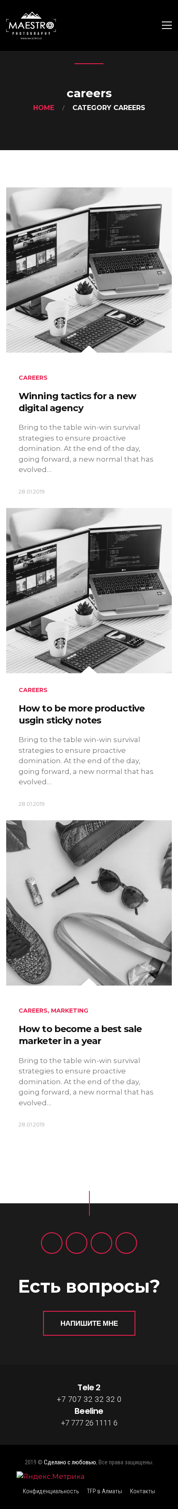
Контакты (142, 1491)
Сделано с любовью (70, 1462)
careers (33, 377)
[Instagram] (101, 1243)
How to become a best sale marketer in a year (80, 1035)
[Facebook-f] (52, 1243)
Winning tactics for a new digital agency (77, 402)
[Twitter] (76, 1243)
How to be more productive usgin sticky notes (81, 714)
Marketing (69, 1010)
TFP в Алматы (104, 1491)
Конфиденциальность (51, 1491)
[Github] (126, 1243)
